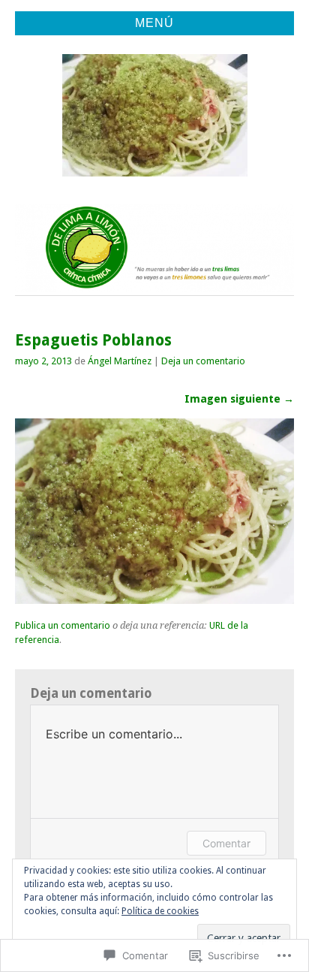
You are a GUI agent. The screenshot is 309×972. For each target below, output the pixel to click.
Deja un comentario (203, 361)
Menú (154, 23)
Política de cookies (160, 911)
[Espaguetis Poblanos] (154, 600)
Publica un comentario (62, 625)
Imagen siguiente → (239, 399)
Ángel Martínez (120, 361)
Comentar (226, 843)
